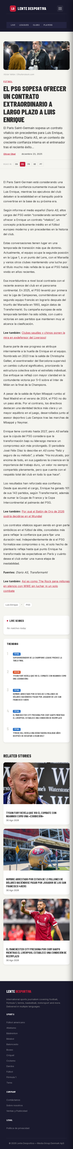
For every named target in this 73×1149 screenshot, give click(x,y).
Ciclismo (10, 1060)
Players (48, 25)
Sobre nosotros (14, 1105)
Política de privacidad (17, 1128)
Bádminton (12, 1033)
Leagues (24, 25)
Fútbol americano (15, 1022)
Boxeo (9, 1049)
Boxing (17, 672)
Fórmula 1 (11, 1077)
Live (13, 25)
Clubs (36, 25)
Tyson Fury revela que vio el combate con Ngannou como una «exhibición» (39, 677)
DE (35, 164)
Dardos (10, 1066)
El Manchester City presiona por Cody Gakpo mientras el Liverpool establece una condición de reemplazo (39, 716)
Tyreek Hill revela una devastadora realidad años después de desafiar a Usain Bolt (37, 734)
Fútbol (7, 81)
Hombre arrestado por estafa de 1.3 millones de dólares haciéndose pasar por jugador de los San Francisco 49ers (37, 697)
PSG (28, 605)
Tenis (9, 1082)
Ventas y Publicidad (16, 1110)
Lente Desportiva (32, 8)
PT (41, 164)
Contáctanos (13, 1100)
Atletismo (11, 1027)
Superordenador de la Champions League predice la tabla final (37, 659)
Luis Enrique (12, 605)
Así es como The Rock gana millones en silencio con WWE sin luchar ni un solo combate (36, 586)
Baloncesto (12, 1044)
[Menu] (60, 8)
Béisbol (10, 1038)
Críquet (10, 1055)
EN (16, 164)
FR (29, 164)
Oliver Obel (9, 154)
